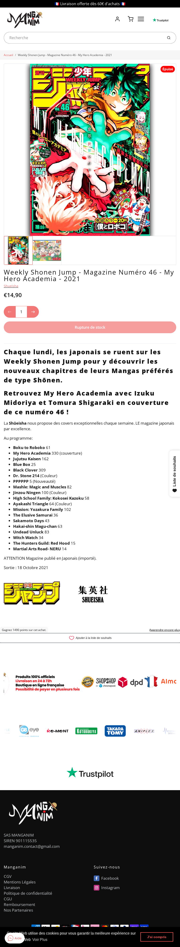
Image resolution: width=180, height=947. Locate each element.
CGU (8, 899)
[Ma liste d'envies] (124, 16)
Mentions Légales (20, 882)
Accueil (8, 55)
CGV (7, 876)
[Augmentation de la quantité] (33, 312)
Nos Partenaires (18, 910)
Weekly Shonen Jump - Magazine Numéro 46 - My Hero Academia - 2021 (65, 55)
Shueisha (11, 286)
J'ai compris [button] (156, 937)
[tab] (6, 340)
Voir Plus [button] (39, 940)
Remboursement (19, 904)
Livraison (12, 887)
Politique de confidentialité (28, 893)
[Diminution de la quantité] (9, 312)
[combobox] (83, 38)
